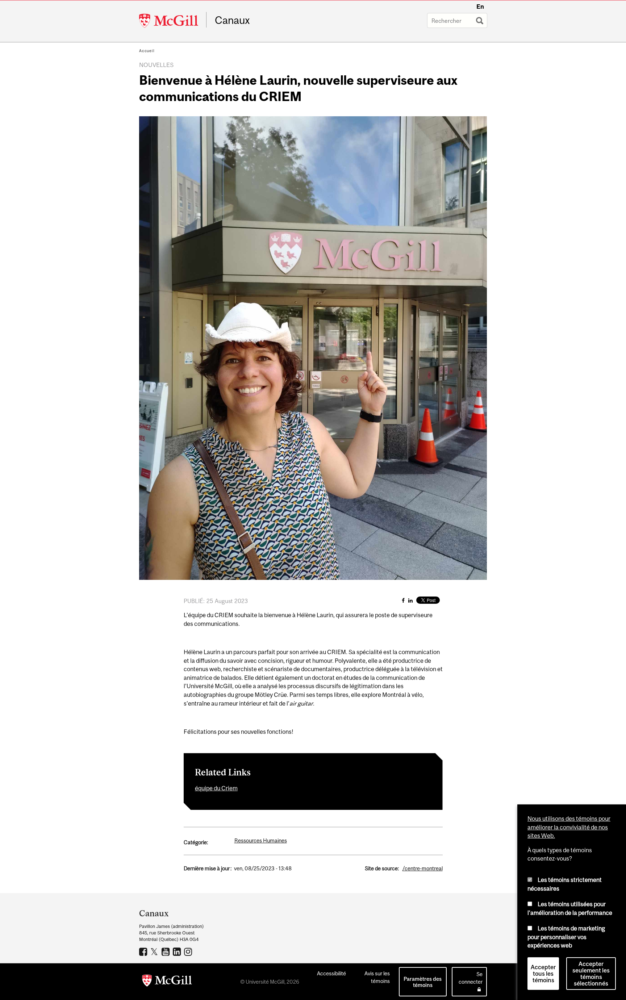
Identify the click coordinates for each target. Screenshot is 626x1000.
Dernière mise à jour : (207, 868)
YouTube (166, 951)
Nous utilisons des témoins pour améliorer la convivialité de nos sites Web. (568, 827)
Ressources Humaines (260, 840)
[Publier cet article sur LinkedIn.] (410, 600)
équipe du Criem (216, 788)
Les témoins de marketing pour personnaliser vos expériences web (566, 937)
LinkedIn (178, 951)
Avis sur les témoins (377, 977)
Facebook (144, 951)
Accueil (147, 51)
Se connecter (471, 978)
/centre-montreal (422, 868)
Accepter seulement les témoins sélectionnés (591, 974)
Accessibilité (331, 973)
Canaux (232, 20)
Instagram (189, 951)
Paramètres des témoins (423, 982)
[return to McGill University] (167, 982)
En (480, 6)
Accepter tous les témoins (543, 973)
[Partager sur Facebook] (403, 600)
